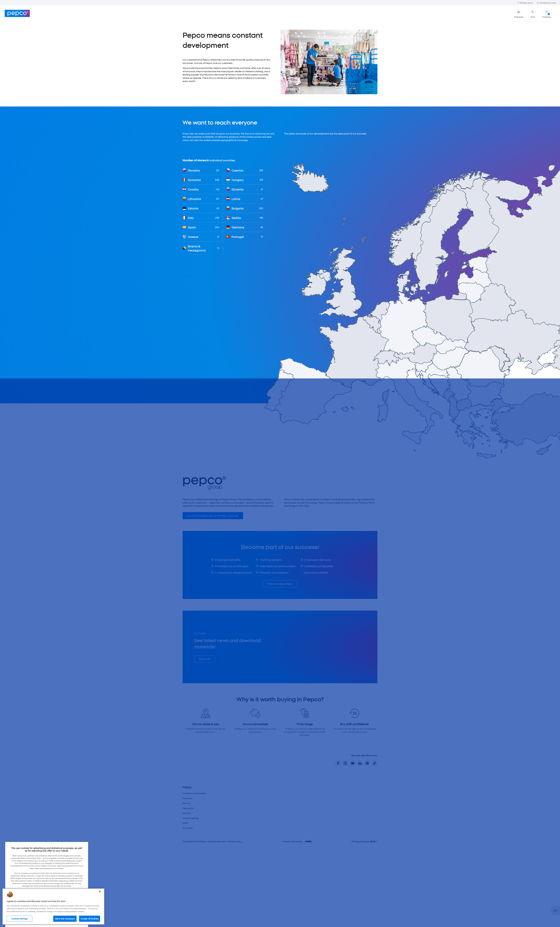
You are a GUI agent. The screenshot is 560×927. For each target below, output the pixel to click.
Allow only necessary (65, 918)
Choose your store (547, 2)
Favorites (546, 15)
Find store (518, 16)
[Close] (100, 891)
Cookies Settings (19, 918)
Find (533, 16)
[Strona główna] (17, 13)
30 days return (526, 2)
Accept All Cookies (89, 918)
